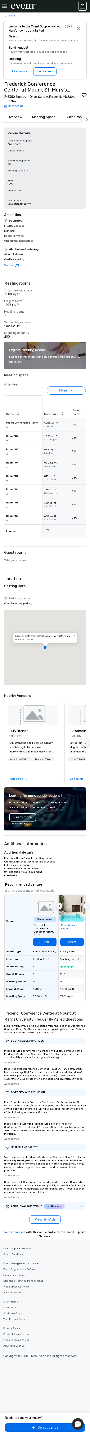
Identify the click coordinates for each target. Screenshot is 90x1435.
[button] (38, 390)
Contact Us (10, 1307)
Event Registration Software (20, 1269)
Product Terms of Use (16, 1334)
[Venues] (82, 6)
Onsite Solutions (13, 1254)
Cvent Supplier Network (17, 1248)
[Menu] (4, 6)
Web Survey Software (16, 1286)
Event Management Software (21, 1263)
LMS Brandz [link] (18, 731)
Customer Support (14, 1313)
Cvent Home (10, 1301)
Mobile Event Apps (14, 1275)
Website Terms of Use (16, 1339)
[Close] (78, 29)
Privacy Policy (11, 1328)
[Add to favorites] (84, 95)
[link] (33, 715)
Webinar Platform (13, 1292)
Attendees (11, 384)
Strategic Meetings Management (23, 1280)
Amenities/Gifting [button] (19, 759)
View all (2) (11, 265)
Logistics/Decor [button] (43, 759)
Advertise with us (14, 1345)
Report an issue (14, 1232)
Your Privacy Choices (15, 1319)
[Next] (86, 118)
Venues (12, 15)
